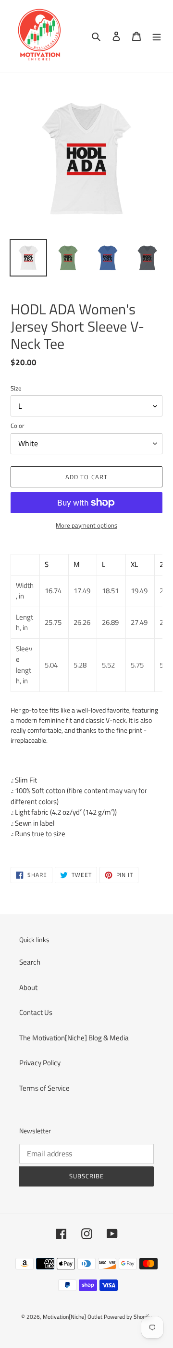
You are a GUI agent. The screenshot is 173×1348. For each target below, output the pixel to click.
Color (18, 425)
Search (29, 962)
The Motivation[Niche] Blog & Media (74, 1037)
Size (16, 388)
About (28, 987)
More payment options (86, 525)
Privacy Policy (40, 1062)
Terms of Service (44, 1088)
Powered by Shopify (128, 1316)
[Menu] (157, 36)
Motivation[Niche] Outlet (72, 1316)
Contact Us (35, 1012)
